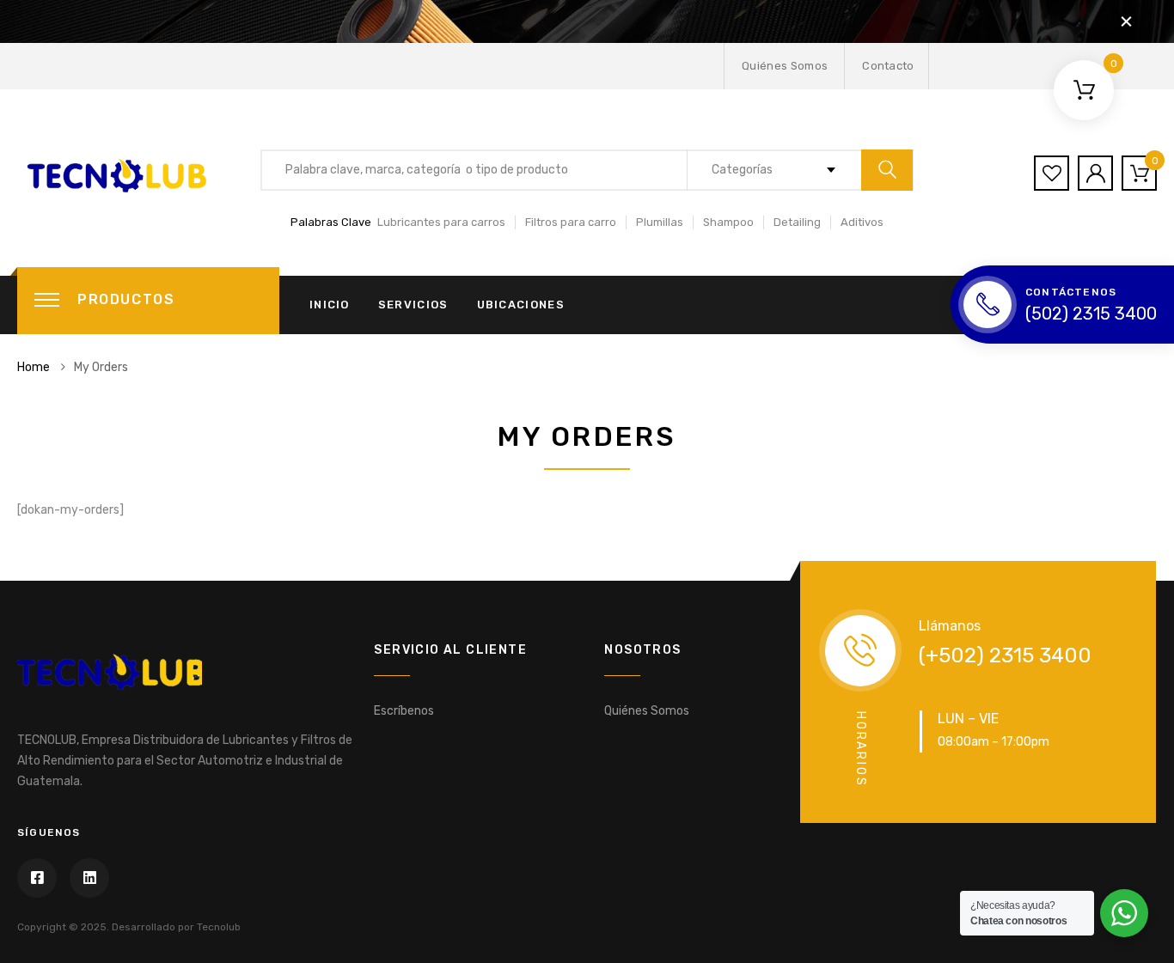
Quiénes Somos (785, 65)
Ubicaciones (521, 304)
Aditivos (862, 222)
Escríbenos (404, 711)
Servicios (413, 304)
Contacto (888, 65)
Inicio (329, 304)
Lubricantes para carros (441, 222)
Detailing (797, 222)
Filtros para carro (570, 222)
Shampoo (728, 222)
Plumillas (659, 222)
